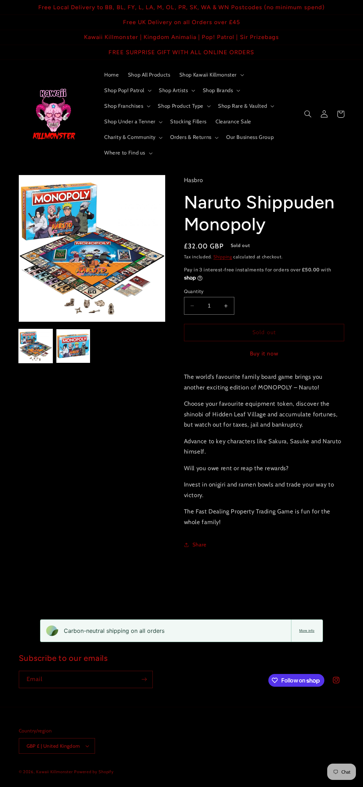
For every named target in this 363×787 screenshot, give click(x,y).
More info (306, 631)
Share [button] (199, 544)
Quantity (194, 291)
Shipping (222, 256)
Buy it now (264, 353)
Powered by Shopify (93, 771)
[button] (211, 75)
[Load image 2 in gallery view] (73, 346)
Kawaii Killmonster (54, 771)
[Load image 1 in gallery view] (36, 346)
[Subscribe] (144, 679)
